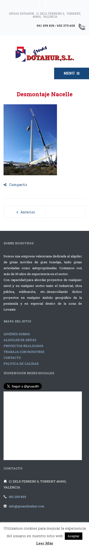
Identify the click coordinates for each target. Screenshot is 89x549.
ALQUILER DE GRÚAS (20, 340)
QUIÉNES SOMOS (17, 334)
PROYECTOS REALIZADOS (23, 346)
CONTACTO (12, 358)
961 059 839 (17, 497)
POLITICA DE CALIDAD (21, 363)
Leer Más (44, 543)
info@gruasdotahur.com (26, 506)
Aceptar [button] (74, 536)
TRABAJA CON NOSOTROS (24, 352)
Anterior (27, 212)
